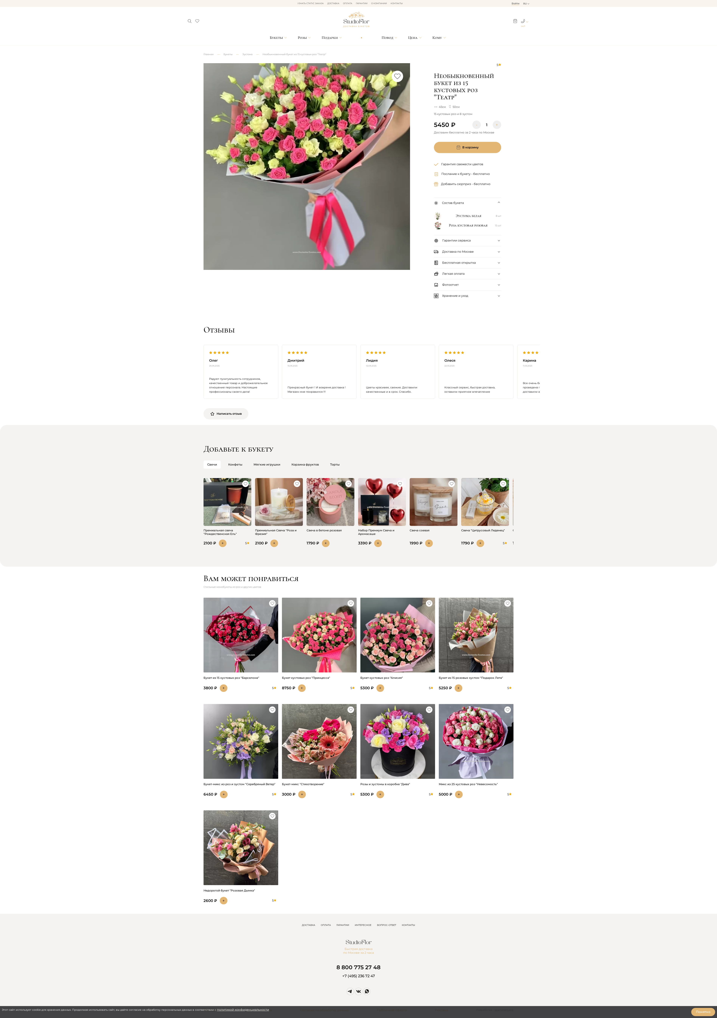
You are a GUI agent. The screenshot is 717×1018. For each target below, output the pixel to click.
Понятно (703, 1012)
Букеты (276, 37)
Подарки (330, 37)
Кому (437, 37)
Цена (413, 37)
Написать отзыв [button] (229, 413)
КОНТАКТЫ (408, 925)
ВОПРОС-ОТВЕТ (386, 925)
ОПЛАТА (326, 925)
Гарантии (361, 3)
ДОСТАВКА (308, 925)
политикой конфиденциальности (243, 1009)
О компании (379, 3)
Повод (387, 37)
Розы (302, 37)
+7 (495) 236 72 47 (358, 976)
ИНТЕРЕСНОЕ (363, 925)
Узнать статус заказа (310, 3)
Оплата (347, 3)
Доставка (333, 3)
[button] (189, 20)
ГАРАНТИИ (342, 925)
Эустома (247, 54)
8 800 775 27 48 (358, 967)
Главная (209, 54)
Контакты (397, 3)
